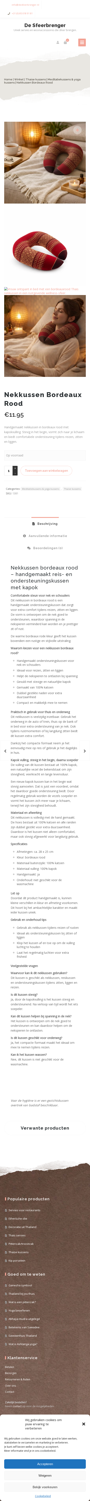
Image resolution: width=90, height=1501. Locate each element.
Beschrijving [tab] (47, 523)
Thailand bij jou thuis (22, 1294)
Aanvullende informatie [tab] (47, 536)
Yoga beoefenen (19, 1310)
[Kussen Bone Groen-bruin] (85, 751)
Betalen (9, 1367)
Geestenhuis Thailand (23, 1336)
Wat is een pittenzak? (22, 1302)
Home (8, 79)
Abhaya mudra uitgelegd (24, 1319)
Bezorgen (11, 1373)
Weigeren (45, 1475)
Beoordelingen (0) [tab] (47, 548)
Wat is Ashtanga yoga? (23, 1344)
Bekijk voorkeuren (45, 1487)
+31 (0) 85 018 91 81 (22, 13)
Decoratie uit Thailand (22, 1227)
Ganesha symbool (20, 1285)
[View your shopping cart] (65, 42)
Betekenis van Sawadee (24, 1327)
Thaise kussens (36, 79)
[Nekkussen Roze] (5, 751)
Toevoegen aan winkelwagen (46, 470)
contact (17, 1406)
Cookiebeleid (43, 1496)
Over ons (10, 1385)
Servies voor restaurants (24, 1210)
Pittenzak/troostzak (21, 1244)
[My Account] (58, 42)
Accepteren (45, 1464)
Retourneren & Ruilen (17, 1379)
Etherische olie (18, 1218)
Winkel (19, 79)
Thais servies (17, 1235)
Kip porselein (17, 1260)
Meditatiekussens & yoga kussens (40, 488)
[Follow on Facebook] (73, 5)
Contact (9, 1392)
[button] (84, 1424)
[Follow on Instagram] (81, 5)
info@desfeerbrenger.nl (25, 4)
